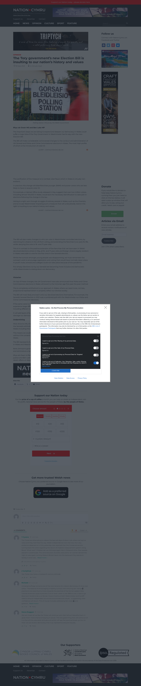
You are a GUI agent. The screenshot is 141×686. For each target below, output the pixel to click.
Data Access (70, 378)
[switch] (96, 340)
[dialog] (70, 343)
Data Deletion (58, 378)
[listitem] (70, 336)
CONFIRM (55, 370)
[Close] (106, 308)
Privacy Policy (82, 378)
